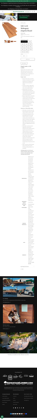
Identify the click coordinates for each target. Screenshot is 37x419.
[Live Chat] (2, 416)
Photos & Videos (4, 402)
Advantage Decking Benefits (6, 400)
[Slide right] (17, 41)
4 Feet (30, 44)
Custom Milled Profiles (5, 398)
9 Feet (26, 49)
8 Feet (22, 49)
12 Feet (27, 51)
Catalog (3, 404)
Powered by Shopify (21, 415)
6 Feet (26, 46)
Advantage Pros (26, 400)
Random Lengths (24, 41)
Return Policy (15, 404)
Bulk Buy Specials (6, 328)
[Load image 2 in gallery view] (9, 41)
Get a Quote (24, 63)
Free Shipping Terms (6, 302)
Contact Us (14, 396)
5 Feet (22, 46)
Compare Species (4, 396)
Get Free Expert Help (23, 17)
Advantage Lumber (17, 415)
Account (14, 400)
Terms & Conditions (16, 402)
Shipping (22, 34)
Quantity (22, 54)
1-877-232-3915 (27, 11)
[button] (3, 12)
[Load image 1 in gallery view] (5, 41)
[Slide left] (3, 41)
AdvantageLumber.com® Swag (28, 396)
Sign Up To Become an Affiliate (28, 398)
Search (14, 398)
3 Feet (26, 44)
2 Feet (22, 44)
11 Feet (23, 51)
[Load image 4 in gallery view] (15, 41)
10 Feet (31, 49)
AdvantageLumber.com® (8, 387)
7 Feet (30, 46)
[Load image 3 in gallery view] (12, 41)
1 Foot (30, 41)
